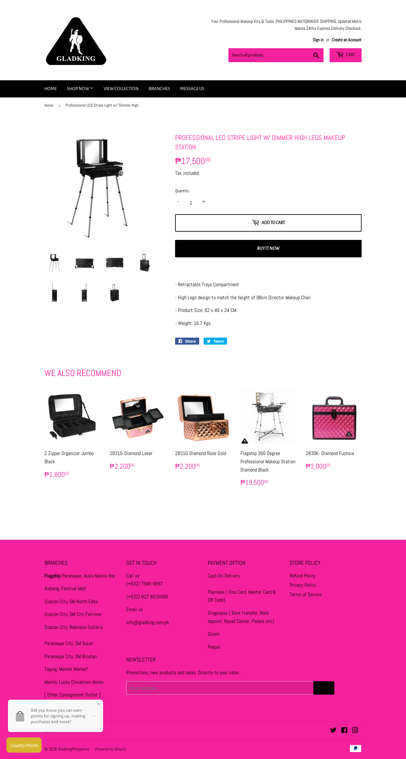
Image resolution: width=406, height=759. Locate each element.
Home (50, 88)
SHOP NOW (78, 88)
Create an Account (347, 40)
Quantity (182, 191)
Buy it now (268, 248)
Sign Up (324, 688)
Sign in (318, 40)
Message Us (192, 88)
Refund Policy (302, 575)
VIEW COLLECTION (121, 88)
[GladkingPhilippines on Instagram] (355, 731)
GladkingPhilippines (73, 749)
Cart (350, 55)
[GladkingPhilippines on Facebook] (344, 731)
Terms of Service (306, 594)
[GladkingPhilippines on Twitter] (333, 731)
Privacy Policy (303, 585)
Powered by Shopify (110, 749)
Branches (159, 88)
